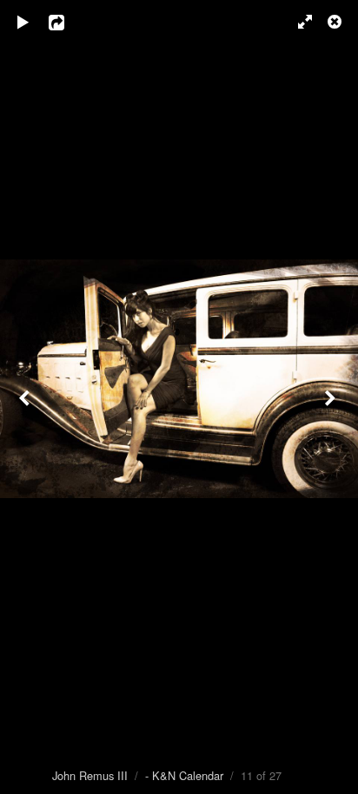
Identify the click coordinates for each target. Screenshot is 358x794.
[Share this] (68, 21)
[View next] (332, 397)
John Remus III (90, 775)
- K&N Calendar (184, 775)
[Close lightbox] (336, 21)
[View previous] (26, 397)
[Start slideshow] (23, 21)
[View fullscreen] (297, 21)
